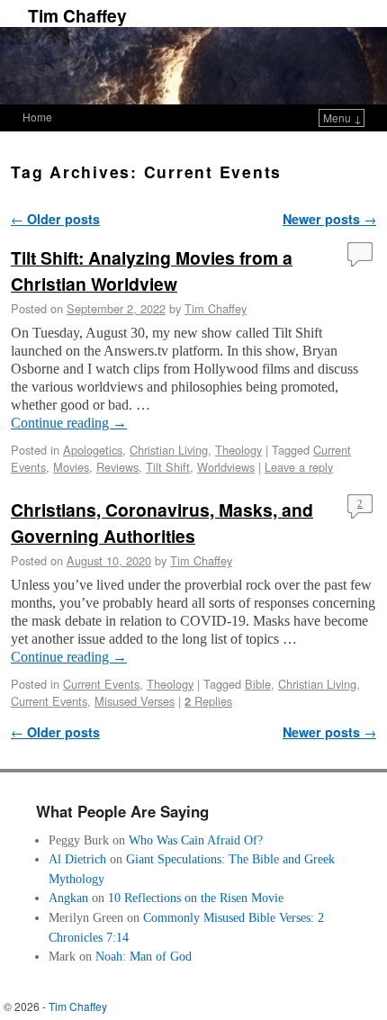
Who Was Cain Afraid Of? (196, 840)
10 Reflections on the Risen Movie (196, 897)
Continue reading (69, 422)
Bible (258, 683)
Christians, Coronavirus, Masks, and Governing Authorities (162, 522)
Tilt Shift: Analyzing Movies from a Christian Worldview (151, 270)
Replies (208, 700)
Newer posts (329, 219)
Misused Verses (134, 700)
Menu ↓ (342, 117)
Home (37, 116)
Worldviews (226, 466)
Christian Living (169, 449)
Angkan (68, 897)
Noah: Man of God (143, 956)
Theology (238, 449)
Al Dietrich (77, 859)
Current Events (101, 683)
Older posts (55, 219)
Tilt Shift (168, 466)
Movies (71, 466)
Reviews (117, 466)
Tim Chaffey (77, 15)
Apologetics (92, 449)
